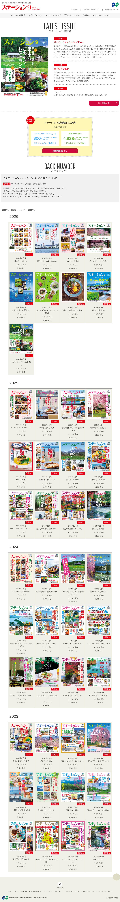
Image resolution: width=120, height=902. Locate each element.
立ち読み (74, 10)
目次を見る (21, 268)
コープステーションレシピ (54, 891)
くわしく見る (21, 265)
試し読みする (104, 103)
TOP (9, 891)
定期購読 (86, 15)
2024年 (22, 210)
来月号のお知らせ (36, 891)
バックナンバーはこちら (91, 10)
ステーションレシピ (53, 15)
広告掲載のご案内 (112, 898)
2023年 (31, 210)
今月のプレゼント (35, 15)
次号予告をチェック (112, 10)
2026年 (5, 210)
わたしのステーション (101, 15)
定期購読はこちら (60, 151)
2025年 (13, 210)
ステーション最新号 (17, 15)
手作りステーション (71, 15)
